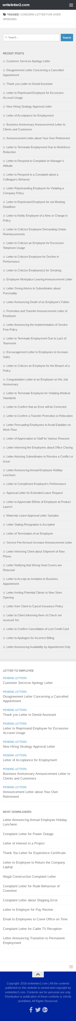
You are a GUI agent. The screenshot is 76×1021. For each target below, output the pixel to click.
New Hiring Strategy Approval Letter (29, 106)
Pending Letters (15, 678)
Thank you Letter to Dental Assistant (29, 83)
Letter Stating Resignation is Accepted (30, 524)
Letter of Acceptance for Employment (30, 115)
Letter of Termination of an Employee (29, 533)
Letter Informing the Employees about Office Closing (39, 447)
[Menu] (71, 5)
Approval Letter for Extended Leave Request (34, 492)
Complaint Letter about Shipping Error (30, 900)
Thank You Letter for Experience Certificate (34, 853)
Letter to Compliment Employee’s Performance (36, 483)
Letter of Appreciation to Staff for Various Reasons (38, 438)
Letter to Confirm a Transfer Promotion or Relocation (39, 415)
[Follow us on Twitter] (38, 1010)
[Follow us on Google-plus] (45, 1010)
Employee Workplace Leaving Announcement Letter (39, 279)
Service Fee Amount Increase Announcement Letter (39, 542)
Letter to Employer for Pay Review (28, 910)
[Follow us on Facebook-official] (31, 1010)
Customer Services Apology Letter (28, 61)
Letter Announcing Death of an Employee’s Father (37, 302)
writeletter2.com (16, 5)
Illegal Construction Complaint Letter (29, 876)
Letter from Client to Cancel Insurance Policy (34, 606)
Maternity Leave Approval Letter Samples (32, 515)
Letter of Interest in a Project (24, 843)
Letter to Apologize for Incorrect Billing (30, 638)
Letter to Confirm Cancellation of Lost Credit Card (37, 629)
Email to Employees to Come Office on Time (35, 919)
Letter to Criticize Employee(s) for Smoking (33, 270)
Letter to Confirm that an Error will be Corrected (36, 406)
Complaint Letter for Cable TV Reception (32, 929)
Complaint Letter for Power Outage (28, 834)
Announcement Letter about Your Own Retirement (38, 138)
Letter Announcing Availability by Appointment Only (38, 647)
